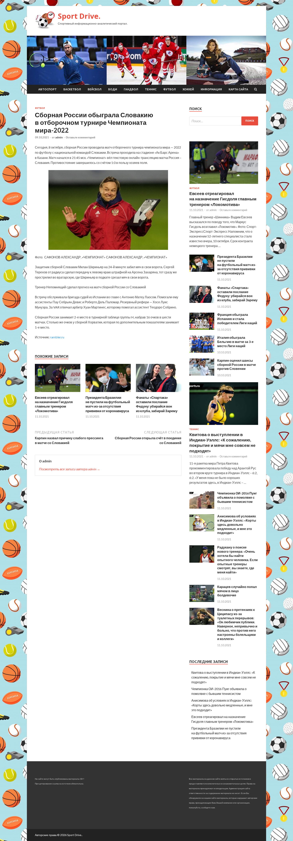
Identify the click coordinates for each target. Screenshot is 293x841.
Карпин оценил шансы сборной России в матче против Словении (236, 364)
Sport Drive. (79, 16)
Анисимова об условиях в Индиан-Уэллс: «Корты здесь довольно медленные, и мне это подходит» (236, 524)
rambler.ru (57, 337)
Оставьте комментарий (80, 137)
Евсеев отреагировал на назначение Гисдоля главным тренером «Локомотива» (54, 404)
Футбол (169, 89)
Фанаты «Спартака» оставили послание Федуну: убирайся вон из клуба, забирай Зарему (156, 404)
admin (59, 137)
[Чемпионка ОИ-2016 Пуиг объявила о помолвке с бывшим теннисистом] (201, 507)
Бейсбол (94, 89)
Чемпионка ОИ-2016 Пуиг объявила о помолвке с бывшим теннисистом (237, 497)
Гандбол (131, 89)
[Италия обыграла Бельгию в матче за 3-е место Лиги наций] (201, 351)
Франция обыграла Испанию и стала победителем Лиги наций (237, 319)
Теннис (150, 89)
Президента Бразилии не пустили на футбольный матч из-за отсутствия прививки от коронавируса (108, 404)
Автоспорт (47, 89)
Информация (211, 89)
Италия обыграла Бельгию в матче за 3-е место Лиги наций (235, 342)
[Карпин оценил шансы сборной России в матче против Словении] (201, 374)
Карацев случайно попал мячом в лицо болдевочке (237, 591)
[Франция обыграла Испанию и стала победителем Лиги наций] (201, 328)
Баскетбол (72, 89)
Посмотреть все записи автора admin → (69, 469)
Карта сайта (238, 89)
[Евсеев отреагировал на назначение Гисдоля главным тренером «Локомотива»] (57, 393)
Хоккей (188, 89)
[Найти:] (223, 120)
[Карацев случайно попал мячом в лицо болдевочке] (201, 601)
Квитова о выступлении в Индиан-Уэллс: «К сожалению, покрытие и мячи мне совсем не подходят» (223, 677)
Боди (112, 89)
